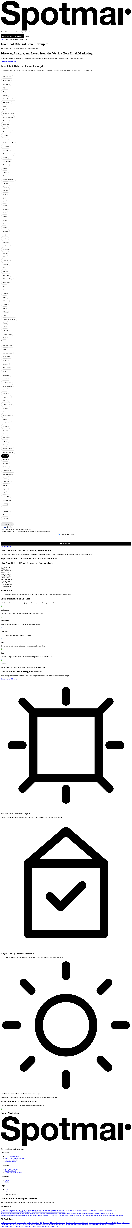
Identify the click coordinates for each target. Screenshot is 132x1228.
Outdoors (7, 1215)
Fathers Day (85, 1223)
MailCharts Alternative (11, 1160)
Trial (37, 1226)
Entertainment (36, 1212)
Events (79, 1223)
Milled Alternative (10, 1162)
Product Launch (48, 1224)
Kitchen (62, 1213)
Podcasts (15, 1215)
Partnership (31, 1224)
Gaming (26, 1213)
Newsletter (20, 1224)
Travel (104, 1215)
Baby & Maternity (57, 1210)
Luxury (78, 1213)
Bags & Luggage (68, 1210)
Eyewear (43, 1212)
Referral (65, 1224)
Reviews (82, 1224)
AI (21, 1210)
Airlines (24, 1210)
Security (55, 1215)
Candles (100, 1210)
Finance (48, 1212)
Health (36, 1213)
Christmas (53, 1223)
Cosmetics (8, 1212)
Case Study (46, 1223)
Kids (58, 1213)
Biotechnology (93, 1210)
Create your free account (8, 61)
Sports (73, 1215)
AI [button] (3, 91)
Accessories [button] (6, 80)
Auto (47, 1210)
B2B (50, 1210)
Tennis (100, 1215)
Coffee (105, 1210)
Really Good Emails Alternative (14, 1158)
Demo (75, 1223)
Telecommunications (91, 1215)
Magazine (83, 1213)
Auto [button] (4, 106)
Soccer (69, 1215)
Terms (6, 1191)
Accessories (4, 1210)
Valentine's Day (44, 1226)
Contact (7, 1182)
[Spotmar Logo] (66, 30)
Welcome (57, 1226)
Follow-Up (92, 1223)
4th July (3, 1223)
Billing (25, 1223)
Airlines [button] (5, 95)
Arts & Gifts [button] (6, 102)
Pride (41, 1224)
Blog (41, 1223)
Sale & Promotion (99, 1224)
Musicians (89, 1213)
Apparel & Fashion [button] (8, 99)
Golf (30, 1213)
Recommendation (58, 1224)
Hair (33, 1213)
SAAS (51, 1215)
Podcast (37, 1224)
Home (3, 39)
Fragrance (15, 1213)
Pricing (7, 1180)
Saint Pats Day (89, 1224)
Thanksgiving (27, 1226)
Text (14, 1226)
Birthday (29, 1223)
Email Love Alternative (12, 1156)
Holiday (114, 1223)
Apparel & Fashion (32, 1210)
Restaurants (41, 1215)
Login (27, 36)
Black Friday (36, 1223)
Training (33, 1226)
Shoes (59, 1215)
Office (107, 1213)
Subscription (78, 1215)
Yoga (121, 1215)
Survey (11, 1226)
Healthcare (41, 1213)
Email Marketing (22, 1212)
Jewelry (55, 1213)
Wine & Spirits (115, 1215)
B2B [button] (4, 110)
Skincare (64, 1215)
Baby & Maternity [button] (8, 113)
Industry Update (122, 1223)
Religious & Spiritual (31, 1215)
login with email (6, 546)
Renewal (77, 1224)
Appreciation (19, 1223)
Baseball (75, 1210)
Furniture (21, 1213)
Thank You (19, 1226)
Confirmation (60, 1223)
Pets (11, 1215)
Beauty (87, 1210)
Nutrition (102, 1213)
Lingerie (73, 1213)
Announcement (10, 1223)
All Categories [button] (7, 76)
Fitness (53, 1212)
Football (9, 1213)
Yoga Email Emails (10, 1171)
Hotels (51, 1213)
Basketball (81, 1210)
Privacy (7, 1189)
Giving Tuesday (101, 1223)
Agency (17, 1210)
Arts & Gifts (42, 1210)
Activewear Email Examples (13, 1172)
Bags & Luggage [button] (8, 117)
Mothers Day (7, 1224)
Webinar (51, 1226)
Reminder (71, 1224)
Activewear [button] (6, 84)
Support (6, 1226)
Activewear (11, 1210)
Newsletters (95, 1213)
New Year (14, 1224)
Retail (47, 1215)
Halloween (109, 1223)
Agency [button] (5, 88)
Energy (30, 1212)
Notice (26, 1224)
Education (14, 1212)
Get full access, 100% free (9, 679)
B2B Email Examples (11, 1169)
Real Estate (21, 1215)
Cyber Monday (69, 1223)
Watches (108, 1215)
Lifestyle (67, 1213)
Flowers (57, 1212)
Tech (83, 1215)
